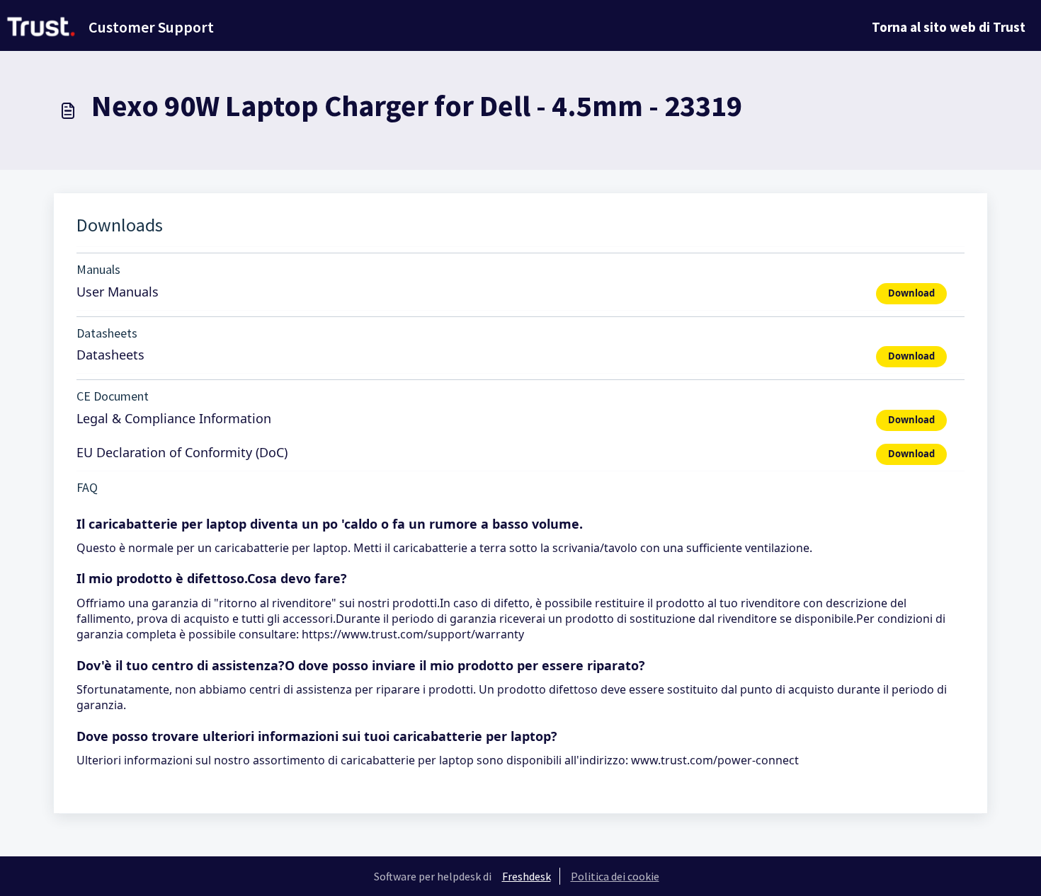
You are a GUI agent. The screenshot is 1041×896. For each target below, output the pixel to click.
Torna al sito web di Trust (948, 26)
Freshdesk (526, 876)
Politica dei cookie (615, 876)
